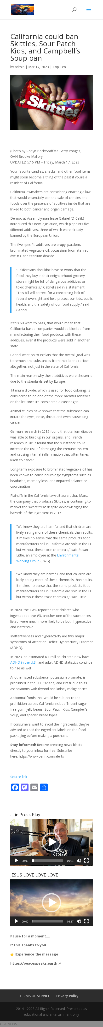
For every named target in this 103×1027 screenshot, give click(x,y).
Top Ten (59, 67)
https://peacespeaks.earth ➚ (35, 963)
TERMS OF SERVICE (34, 996)
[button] (51, 842)
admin (19, 67)
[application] (51, 842)
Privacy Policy (67, 996)
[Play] (16, 860)
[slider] (47, 860)
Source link (18, 776)
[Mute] (78, 860)
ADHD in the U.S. (23, 662)
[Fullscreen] (86, 860)
